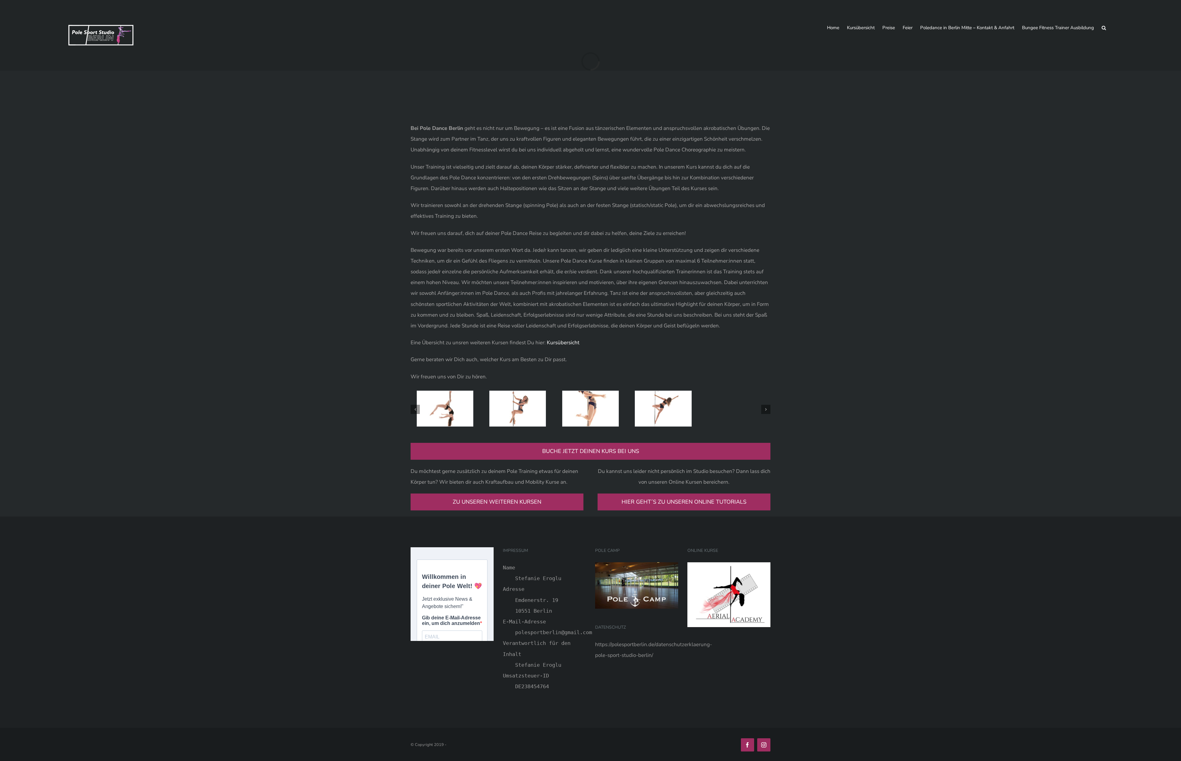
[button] (1104, 27)
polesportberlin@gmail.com (553, 632)
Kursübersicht (563, 342)
